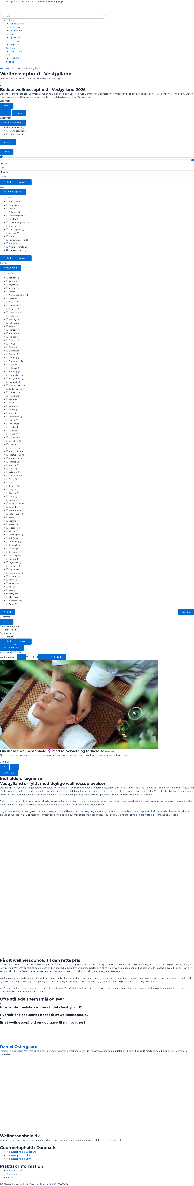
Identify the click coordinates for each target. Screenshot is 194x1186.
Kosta (12, 413)
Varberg (13, 583)
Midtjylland (14, 441)
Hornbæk (14, 382)
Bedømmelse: (6, 617)
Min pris (3, 163)
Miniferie (13, 233)
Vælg (7, 151)
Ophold (13, 236)
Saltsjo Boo (14, 510)
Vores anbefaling (13, 122)
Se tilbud (5, 762)
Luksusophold (16, 229)
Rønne (13, 500)
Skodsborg (14, 528)
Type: (2, 187)
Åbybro (13, 285)
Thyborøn (14, 566)
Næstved (14, 448)
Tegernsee (14, 562)
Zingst (12, 604)
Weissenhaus (15, 601)
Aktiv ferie (14, 202)
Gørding (13, 354)
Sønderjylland (16, 503)
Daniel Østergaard (19, 1046)
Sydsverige (14, 555)
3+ (7, 637)
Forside (4, 68)
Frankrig (13, 337)
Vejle (11, 590)
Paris (12, 482)
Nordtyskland (16, 455)
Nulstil (19, 113)
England (13, 316)
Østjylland (14, 278)
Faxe (11, 326)
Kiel (11, 403)
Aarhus (12, 281)
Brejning (13, 309)
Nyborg (13, 469)
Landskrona (15, 417)
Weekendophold (17, 247)
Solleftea (13, 538)
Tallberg (13, 559)
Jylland (13, 396)
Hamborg (14, 371)
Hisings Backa (16, 378)
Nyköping (14, 472)
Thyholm (13, 569)
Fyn (11, 344)
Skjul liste (9, 773)
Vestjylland (10, 268)
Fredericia (14, 340)
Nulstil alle (56, 657)
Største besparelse (17, 131)
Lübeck (13, 434)
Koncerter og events (19, 222)
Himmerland (15, 375)
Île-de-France (15, 389)
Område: (4, 263)
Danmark (14, 312)
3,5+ (6, 633)
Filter (7, 105)
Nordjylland (15, 451)
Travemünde (15, 573)
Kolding (13, 410)
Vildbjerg (13, 597)
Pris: (2, 147)
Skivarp (13, 524)
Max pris (4, 172)
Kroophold (14, 226)
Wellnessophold (13, 191)
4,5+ (10, 626)
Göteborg (14, 357)
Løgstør (13, 427)
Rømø (12, 496)
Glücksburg (15, 351)
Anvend (8, 142)
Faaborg (13, 319)
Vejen (12, 587)
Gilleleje (13, 347)
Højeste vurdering (16, 134)
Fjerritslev (14, 330)
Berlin (12, 299)
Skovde (13, 531)
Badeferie (14, 205)
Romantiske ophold (18, 240)
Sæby (12, 507)
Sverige (13, 548)
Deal (11, 209)
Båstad (13, 292)
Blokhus (13, 302)
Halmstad (14, 368)
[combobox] (53, 16)
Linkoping (14, 424)
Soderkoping (15, 535)
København (15, 406)
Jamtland (14, 392)
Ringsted (14, 489)
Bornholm (14, 306)
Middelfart (14, 437)
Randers (13, 486)
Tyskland (14, 576)
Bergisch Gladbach (18, 295)
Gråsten (13, 364)
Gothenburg (15, 361)
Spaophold (14, 243)
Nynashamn (15, 476)
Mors (12, 444)
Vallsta (12, 580)
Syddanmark (15, 552)
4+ (9, 630)
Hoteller (13, 219)
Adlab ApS (45, 1184)
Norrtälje (13, 465)
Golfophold (14, 212)
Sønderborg (15, 542)
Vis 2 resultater (12, 647)
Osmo (12, 479)
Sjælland (13, 517)
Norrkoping (15, 462)
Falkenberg (15, 323)
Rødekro (13, 493)
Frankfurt (13, 333)
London (13, 430)
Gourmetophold (17, 216)
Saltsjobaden (15, 514)
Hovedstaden (16, 385)
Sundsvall (14, 545)
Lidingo (13, 420)
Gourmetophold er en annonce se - (31, 1)
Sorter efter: (5, 118)
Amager (13, 288)
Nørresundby (15, 458)
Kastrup (13, 399)
